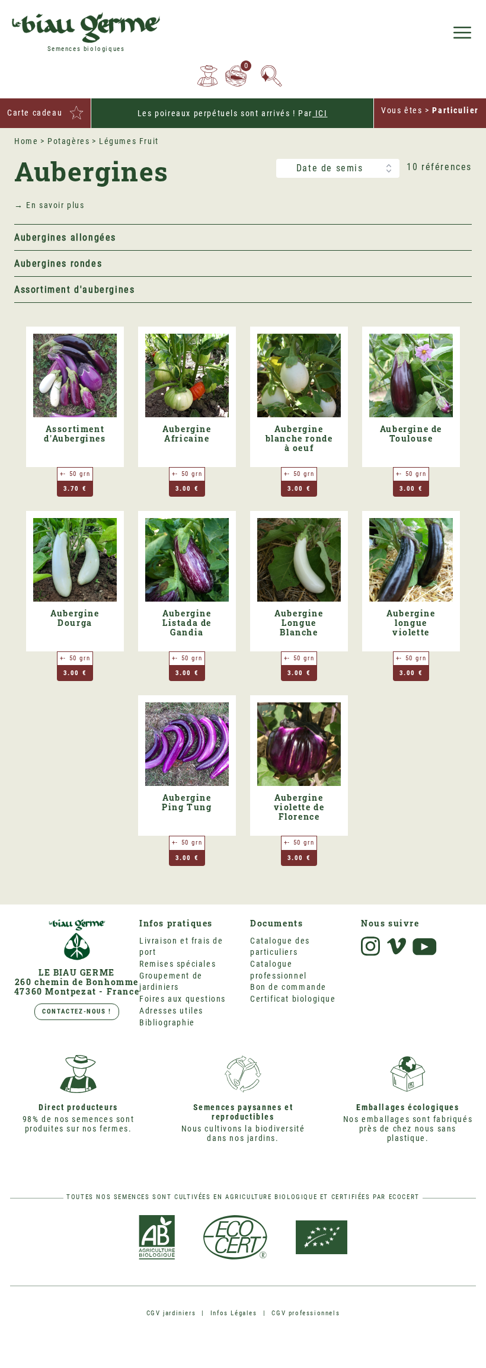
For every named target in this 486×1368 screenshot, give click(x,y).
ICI (319, 113)
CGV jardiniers (171, 1313)
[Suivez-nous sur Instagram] (370, 946)
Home (26, 141)
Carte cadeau (34, 112)
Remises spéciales (177, 964)
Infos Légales (233, 1313)
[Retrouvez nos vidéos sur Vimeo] (396, 946)
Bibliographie (167, 1022)
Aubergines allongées (65, 237)
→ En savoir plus (49, 205)
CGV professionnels (305, 1313)
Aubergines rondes (58, 263)
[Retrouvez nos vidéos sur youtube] (424, 947)
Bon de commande (288, 987)
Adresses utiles (171, 1010)
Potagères (68, 141)
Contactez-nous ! (76, 1011)
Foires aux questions (182, 998)
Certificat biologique (293, 998)
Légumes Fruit (129, 141)
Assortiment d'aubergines (74, 289)
